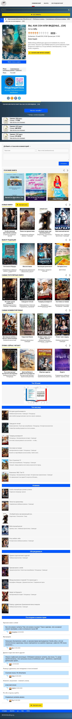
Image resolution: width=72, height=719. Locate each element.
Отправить (64, 163)
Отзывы (4, 711)
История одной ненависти (10, 302)
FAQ (22, 711)
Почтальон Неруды (9, 266)
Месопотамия (27, 266)
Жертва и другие (44, 372)
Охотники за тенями (62, 301)
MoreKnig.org (14, 3)
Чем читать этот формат (17, 122)
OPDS (28, 711)
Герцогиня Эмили (27, 337)
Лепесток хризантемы (27, 231)
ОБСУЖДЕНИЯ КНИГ (57, 3)
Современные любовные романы (11, 69)
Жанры (46, 3)
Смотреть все (23, 205)
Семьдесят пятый (27, 301)
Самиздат (19, 70)
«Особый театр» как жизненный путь (44, 232)
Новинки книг (36, 3)
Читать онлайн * (36, 110)
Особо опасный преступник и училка (9, 232)
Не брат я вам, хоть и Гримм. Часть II (45, 337)
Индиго (62, 372)
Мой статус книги (14, 62)
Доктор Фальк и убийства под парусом (27, 372)
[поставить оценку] (30, 33)
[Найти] (68, 9)
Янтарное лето (62, 266)
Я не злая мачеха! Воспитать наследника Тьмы (9, 372)
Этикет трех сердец (62, 337)
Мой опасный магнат (62, 231)
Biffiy (68, 19)
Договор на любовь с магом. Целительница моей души (9, 337)
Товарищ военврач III (45, 301)
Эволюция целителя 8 (45, 266)
